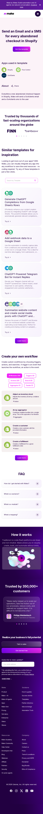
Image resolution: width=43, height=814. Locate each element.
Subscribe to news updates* (12, 660)
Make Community (7, 743)
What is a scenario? (11, 494)
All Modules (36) (14, 375)
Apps (3, 703)
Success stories (27, 695)
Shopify (10, 70)
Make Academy (7, 739)
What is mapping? (11, 515)
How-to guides (27, 692)
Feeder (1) (29, 385)
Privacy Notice (29, 674)
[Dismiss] (40, 5)
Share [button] (16, 86)
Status (4, 721)
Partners (4, 765)
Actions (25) (15, 380)
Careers (24, 743)
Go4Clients (11, 75)
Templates (25, 699)
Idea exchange (27, 706)
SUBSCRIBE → (7, 679)
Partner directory (27, 703)
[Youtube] (31, 790)
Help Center (6, 747)
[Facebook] (11, 790)
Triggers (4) (30, 375)
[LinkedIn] (26, 790)
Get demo (5, 714)
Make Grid (5, 706)
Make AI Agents (7, 699)
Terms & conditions (28, 754)
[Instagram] (16, 790)
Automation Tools (27, 710)
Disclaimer (25, 762)
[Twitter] (21, 790)
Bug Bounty (26, 765)
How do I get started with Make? (16, 483)
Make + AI (5, 695)
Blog (3, 754)
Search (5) (28, 380)
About (24, 739)
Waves (4, 725)
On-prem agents (7, 773)
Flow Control (26, 70)
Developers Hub (7, 751)
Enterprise (5, 718)
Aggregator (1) (15, 385)
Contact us (25, 747)
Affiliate (4, 762)
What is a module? (11, 504)
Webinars (5, 758)
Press (24, 751)
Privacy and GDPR (28, 758)
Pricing (4, 710)
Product (4, 692)
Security (4, 769)
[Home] (8, 13)
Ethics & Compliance (28, 769)
